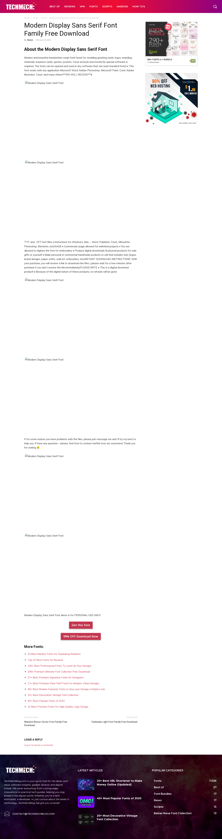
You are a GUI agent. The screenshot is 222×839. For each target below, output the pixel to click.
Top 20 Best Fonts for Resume (45, 659)
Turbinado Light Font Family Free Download (114, 721)
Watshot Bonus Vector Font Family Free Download (45, 723)
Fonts (43, 18)
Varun (30, 40)
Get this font (81, 625)
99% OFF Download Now (80, 636)
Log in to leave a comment (38, 745)
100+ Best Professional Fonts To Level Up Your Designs (59, 665)
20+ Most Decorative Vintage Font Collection (53, 695)
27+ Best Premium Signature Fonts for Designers (56, 677)
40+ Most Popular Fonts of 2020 (46, 700)
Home (27, 18)
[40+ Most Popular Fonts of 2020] (86, 802)
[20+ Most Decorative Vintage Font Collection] (86, 819)
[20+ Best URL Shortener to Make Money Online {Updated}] (86, 784)
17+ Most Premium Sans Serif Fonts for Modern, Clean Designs (63, 683)
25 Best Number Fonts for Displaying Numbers (54, 653)
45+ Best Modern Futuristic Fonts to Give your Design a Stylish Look (66, 689)
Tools (35, 18)
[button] (215, 6)
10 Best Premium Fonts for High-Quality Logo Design (58, 706)
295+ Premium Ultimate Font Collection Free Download (59, 671)
